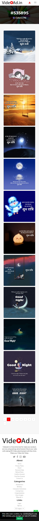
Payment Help (19, 470)
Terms (19, 463)
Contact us (19, 478)
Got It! (19, 518)
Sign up (19, 505)
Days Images (19, 495)
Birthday (19, 487)
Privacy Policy (19, 466)
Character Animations (19, 489)
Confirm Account (20, 474)
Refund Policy (19, 472)
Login (19, 503)
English (19, 508)
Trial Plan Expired (19, 476)
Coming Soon (19, 491)
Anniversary (19, 484)
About (19, 468)
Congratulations (19, 493)
